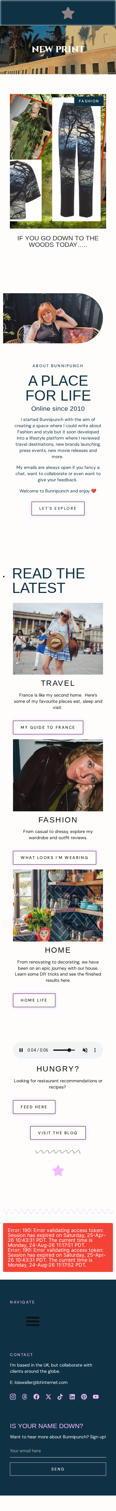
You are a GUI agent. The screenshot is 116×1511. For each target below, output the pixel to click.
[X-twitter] (48, 1396)
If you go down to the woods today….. (58, 241)
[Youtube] (96, 1396)
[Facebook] (36, 1396)
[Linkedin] (72, 1396)
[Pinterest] (84, 1396)
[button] (68, 13)
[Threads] (24, 1396)
